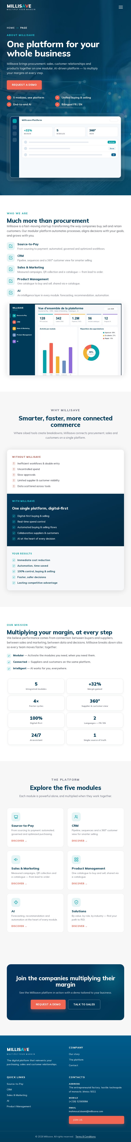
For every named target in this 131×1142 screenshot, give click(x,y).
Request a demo (24, 84)
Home (11, 27)
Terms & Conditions (86, 1136)
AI (8, 1100)
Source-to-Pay (15, 1083)
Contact (73, 1065)
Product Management (19, 1106)
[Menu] (120, 7)
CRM (9, 1089)
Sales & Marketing (17, 1095)
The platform (76, 1059)
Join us (78, 1119)
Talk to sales (84, 1004)
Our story (74, 1054)
